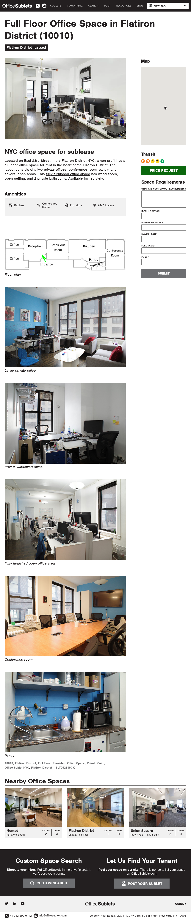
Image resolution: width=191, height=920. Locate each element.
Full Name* (148, 245)
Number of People (152, 222)
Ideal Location (150, 211)
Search (93, 5)
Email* (145, 257)
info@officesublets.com (53, 915)
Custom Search (52, 883)
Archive (180, 904)
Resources (123, 5)
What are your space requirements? (163, 188)
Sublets (55, 5)
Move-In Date (148, 234)
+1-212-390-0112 (21, 916)
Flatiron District (25, 763)
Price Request (164, 170)
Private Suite (95, 763)
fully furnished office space (68, 174)
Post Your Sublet (145, 883)
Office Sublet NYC (17, 768)
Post (107, 5)
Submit (163, 273)
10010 (9, 763)
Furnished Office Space (69, 763)
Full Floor (44, 763)
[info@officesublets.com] (44, 6)
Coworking (75, 5)
